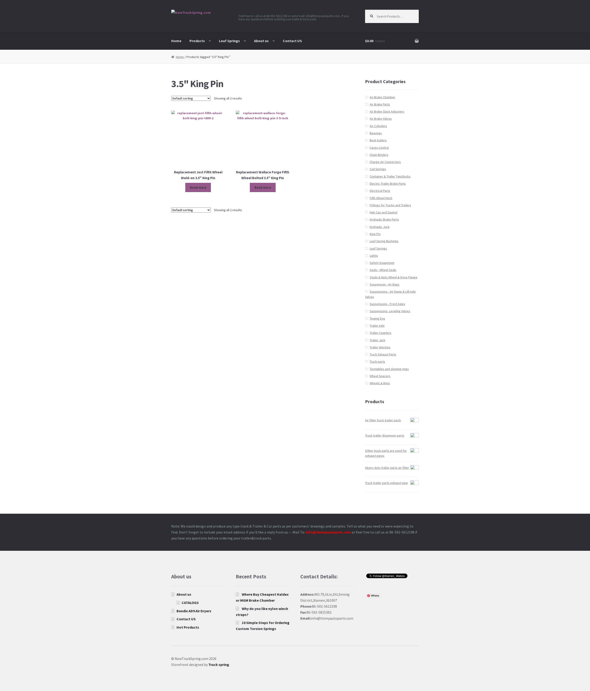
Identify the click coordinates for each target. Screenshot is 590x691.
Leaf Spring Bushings (384, 241)
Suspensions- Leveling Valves (390, 311)
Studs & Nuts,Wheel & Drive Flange (393, 277)
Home (176, 40)
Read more (198, 187)
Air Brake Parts (380, 104)
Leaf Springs (229, 40)
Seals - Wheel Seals (383, 270)
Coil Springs (378, 169)
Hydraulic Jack (379, 227)
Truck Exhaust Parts (383, 354)
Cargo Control (379, 148)
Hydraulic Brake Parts (384, 219)
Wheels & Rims (380, 383)
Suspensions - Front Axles (387, 304)
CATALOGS (190, 602)
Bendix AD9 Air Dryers (194, 611)
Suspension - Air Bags (384, 284)
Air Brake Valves (381, 119)
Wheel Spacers (380, 376)
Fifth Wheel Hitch (381, 198)
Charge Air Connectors (385, 162)
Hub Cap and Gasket (383, 212)
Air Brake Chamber (382, 97)
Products (197, 40)
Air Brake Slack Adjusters (387, 111)
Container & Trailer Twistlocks (390, 176)
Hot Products (188, 627)
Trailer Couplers (380, 333)
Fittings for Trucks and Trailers (390, 205)
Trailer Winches (380, 347)
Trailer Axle (377, 326)
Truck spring (218, 664)
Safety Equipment (382, 263)
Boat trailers (378, 140)
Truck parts (377, 361)
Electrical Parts (380, 191)
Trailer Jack (377, 340)
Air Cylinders (378, 126)
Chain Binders (379, 155)
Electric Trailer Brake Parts (388, 183)
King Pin (375, 234)
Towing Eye (377, 318)
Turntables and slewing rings (389, 369)
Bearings (376, 133)
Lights (374, 256)
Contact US (292, 40)
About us (261, 40)
